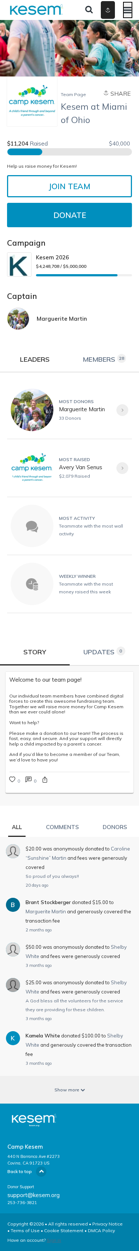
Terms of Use (25, 1230)
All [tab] (17, 827)
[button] (45, 780)
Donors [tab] (115, 827)
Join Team (69, 186)
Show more (67, 1090)
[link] (69, 679)
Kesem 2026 (52, 257)
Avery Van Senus (80, 467)
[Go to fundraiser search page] (89, 10)
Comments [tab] (62, 827)
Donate (69, 215)
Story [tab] (34, 652)
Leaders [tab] (35, 359)
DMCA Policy (101, 1230)
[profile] (101, 10)
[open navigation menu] (127, 10)
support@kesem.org (33, 1195)
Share (120, 93)
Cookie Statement (63, 1230)
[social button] (108, 10)
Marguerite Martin (82, 409)
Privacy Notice (107, 1224)
